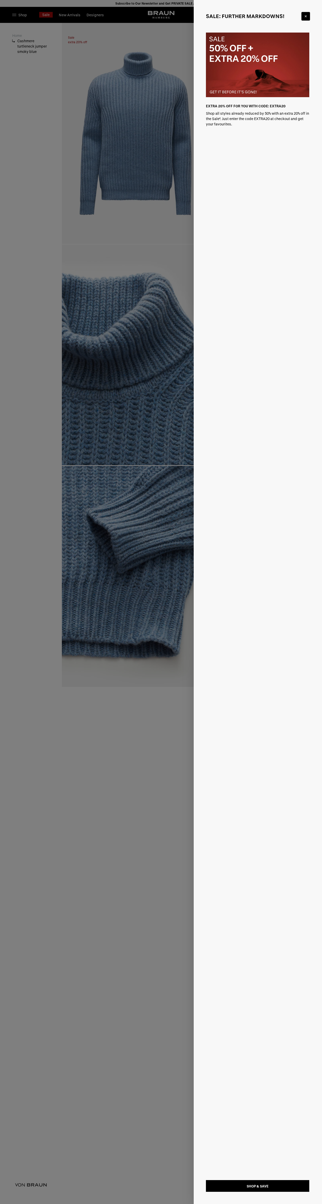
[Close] (306, 16)
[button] (161, 602)
